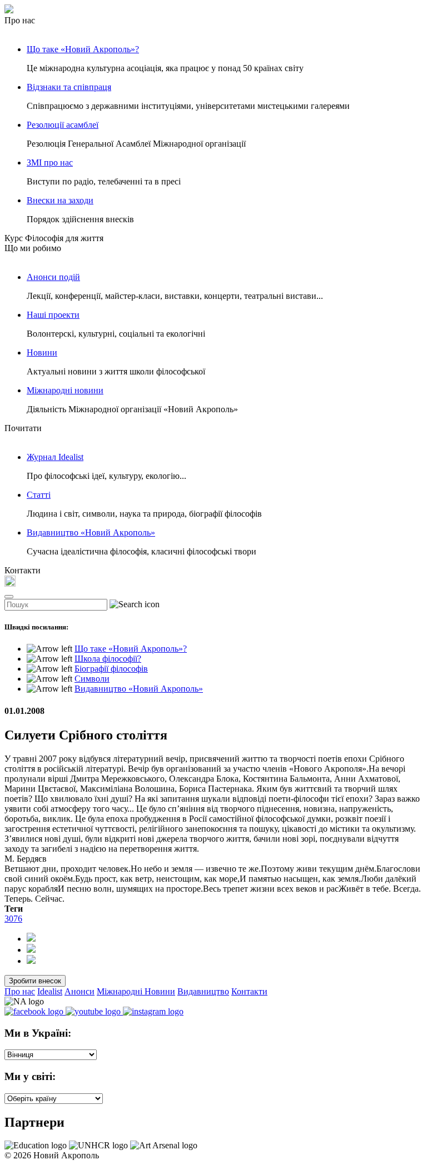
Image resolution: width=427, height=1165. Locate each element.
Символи (92, 678)
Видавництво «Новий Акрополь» (91, 532)
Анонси (79, 991)
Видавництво (203, 991)
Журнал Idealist (55, 457)
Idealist (49, 991)
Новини (42, 352)
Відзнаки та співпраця (69, 87)
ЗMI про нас (50, 162)
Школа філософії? (108, 658)
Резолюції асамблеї (62, 124)
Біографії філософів (111, 668)
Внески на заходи (60, 200)
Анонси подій (53, 277)
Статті (39, 494)
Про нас (19, 991)
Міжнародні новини (65, 390)
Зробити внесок (35, 981)
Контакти (249, 991)
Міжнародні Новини (136, 991)
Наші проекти (53, 314)
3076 (13, 918)
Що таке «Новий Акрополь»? (83, 49)
